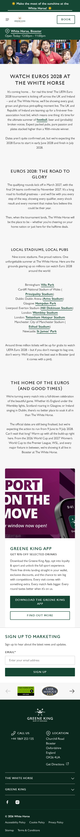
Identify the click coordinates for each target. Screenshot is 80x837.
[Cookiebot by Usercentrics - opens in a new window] (59, 345)
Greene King (15, 789)
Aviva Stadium (53, 299)
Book (66, 19)
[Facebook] (7, 802)
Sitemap (9, 830)
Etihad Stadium (39, 326)
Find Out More (40, 615)
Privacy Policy (56, 822)
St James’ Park (47, 331)
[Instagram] (17, 802)
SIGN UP (40, 672)
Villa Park (47, 285)
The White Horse (19, 778)
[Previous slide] (8, 691)
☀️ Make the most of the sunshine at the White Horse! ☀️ (40, 6)
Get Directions (55, 764)
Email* (10, 652)
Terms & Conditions (29, 830)
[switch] (70, 424)
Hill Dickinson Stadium (56, 308)
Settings (62, 463)
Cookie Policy (37, 822)
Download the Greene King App (40, 601)
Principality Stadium (39, 294)
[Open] (7, 19)
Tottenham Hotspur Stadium (45, 317)
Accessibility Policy (15, 822)
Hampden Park (45, 303)
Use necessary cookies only (40, 488)
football (42, 119)
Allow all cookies (40, 476)
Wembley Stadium (45, 312)
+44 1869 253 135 (22, 739)
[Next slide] (72, 691)
